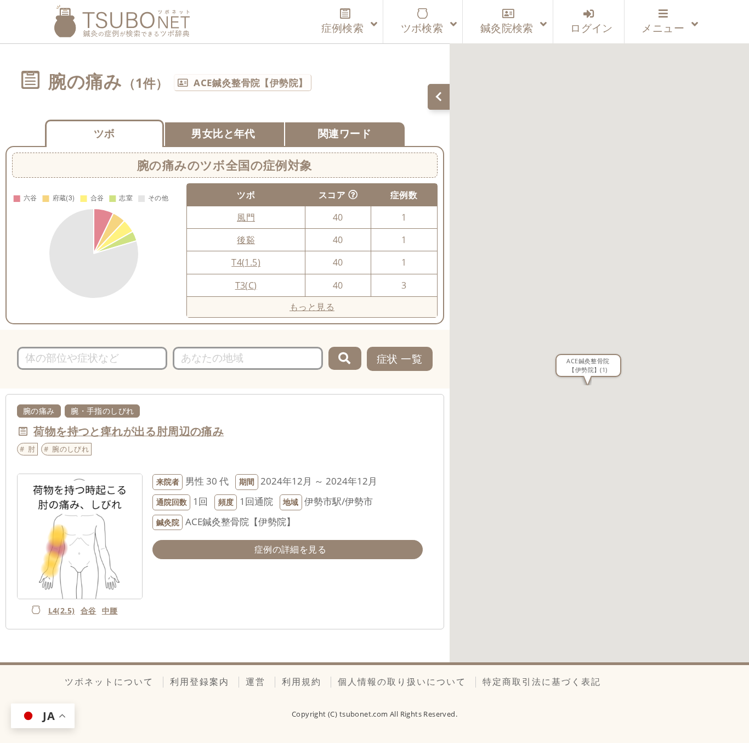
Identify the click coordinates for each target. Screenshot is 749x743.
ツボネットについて (109, 682)
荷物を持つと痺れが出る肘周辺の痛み (128, 431)
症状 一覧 (399, 358)
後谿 (246, 240)
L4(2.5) (61, 610)
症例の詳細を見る (290, 549)
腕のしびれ (70, 449)
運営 (255, 682)
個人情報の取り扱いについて (402, 682)
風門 (246, 217)
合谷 (89, 610)
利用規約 (301, 682)
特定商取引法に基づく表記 (542, 682)
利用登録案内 (199, 682)
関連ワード (344, 133)
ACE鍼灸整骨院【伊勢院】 (251, 82)
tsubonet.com (364, 714)
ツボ (104, 133)
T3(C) (246, 285)
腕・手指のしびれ (102, 411)
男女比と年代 (223, 133)
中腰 (110, 610)
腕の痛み (39, 411)
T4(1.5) (245, 262)
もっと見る (312, 307)
